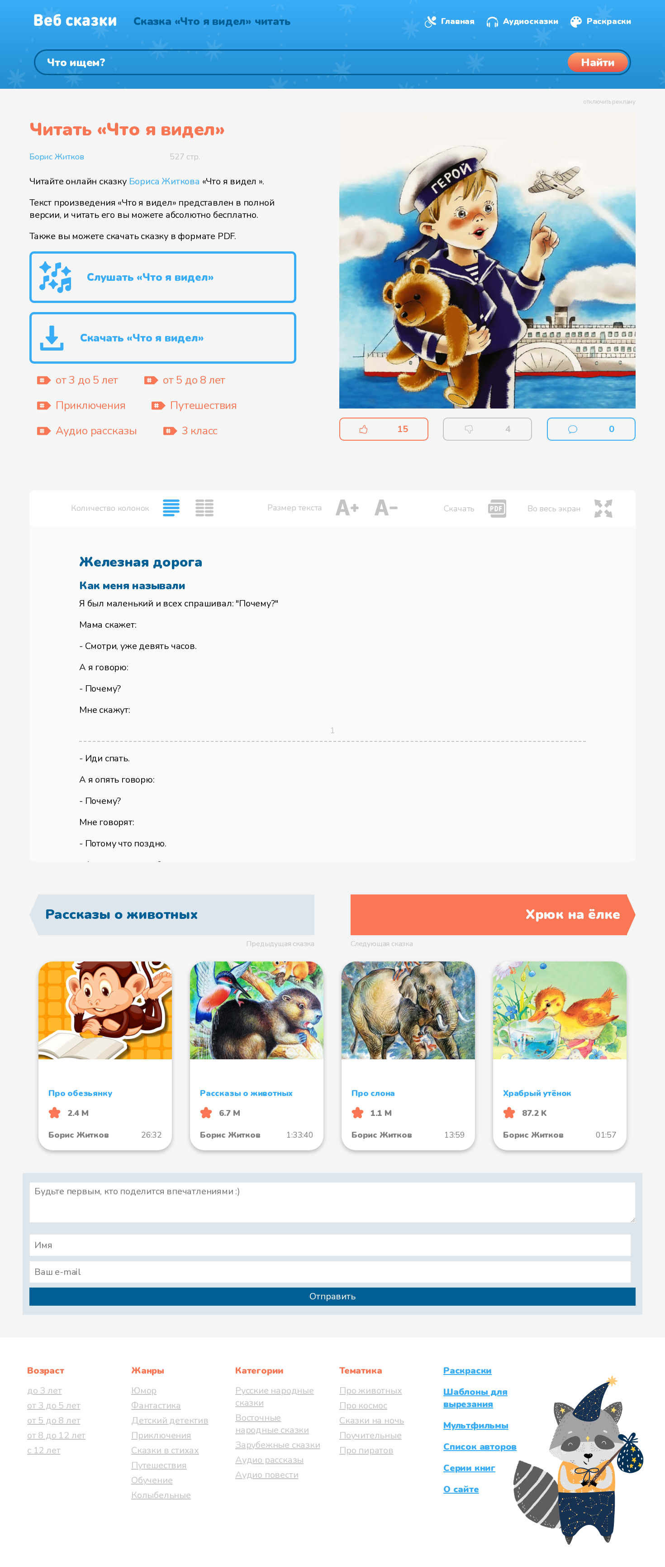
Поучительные (370, 1435)
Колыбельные (161, 1495)
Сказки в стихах (165, 1450)
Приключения (161, 1435)
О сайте (461, 1489)
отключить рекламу (609, 102)
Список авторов (480, 1447)
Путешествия (159, 1465)
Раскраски (609, 21)
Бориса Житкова (164, 181)
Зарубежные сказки (277, 1445)
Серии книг (469, 1468)
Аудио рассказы (269, 1460)
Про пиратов (366, 1450)
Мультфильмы (475, 1425)
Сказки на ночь (371, 1420)
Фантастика (156, 1405)
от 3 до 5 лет (53, 1405)
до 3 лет (44, 1390)
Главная (458, 21)
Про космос (363, 1405)
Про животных (370, 1390)
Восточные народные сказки (272, 1424)
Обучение (151, 1480)
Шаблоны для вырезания (475, 1398)
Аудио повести (266, 1475)
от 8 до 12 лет (56, 1435)
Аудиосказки (530, 21)
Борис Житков (56, 156)
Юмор (144, 1390)
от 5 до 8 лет (53, 1420)
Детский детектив (170, 1420)
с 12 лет (43, 1450)
